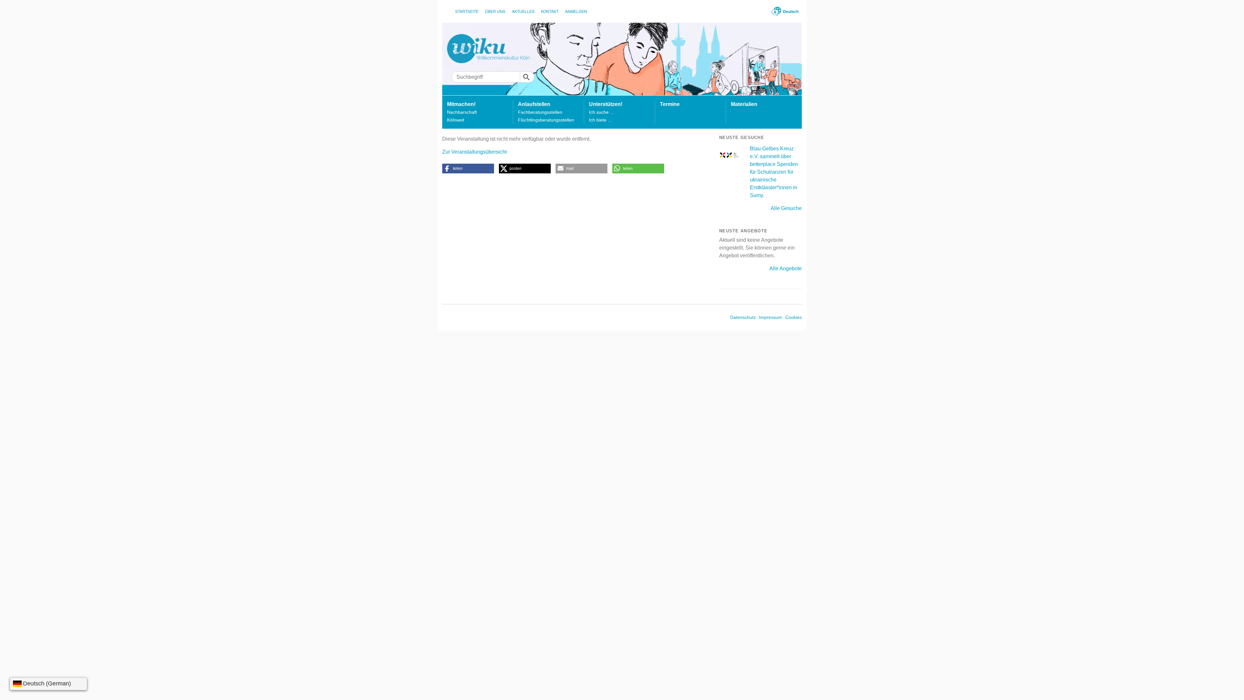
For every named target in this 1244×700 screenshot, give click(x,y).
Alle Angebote (785, 268)
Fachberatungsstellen (540, 112)
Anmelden (576, 11)
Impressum (770, 317)
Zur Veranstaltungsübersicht (474, 152)
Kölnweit (455, 119)
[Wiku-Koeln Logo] (493, 48)
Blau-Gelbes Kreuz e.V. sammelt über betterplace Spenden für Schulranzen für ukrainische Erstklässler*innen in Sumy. (774, 172)
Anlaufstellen (534, 104)
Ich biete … (600, 119)
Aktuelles (523, 11)
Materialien (744, 104)
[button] (468, 168)
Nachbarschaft (462, 112)
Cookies (793, 317)
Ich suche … (602, 112)
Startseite (466, 11)
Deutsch (791, 11)
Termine (670, 104)
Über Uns (495, 11)
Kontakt (550, 11)
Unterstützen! (605, 104)
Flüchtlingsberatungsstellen (546, 119)
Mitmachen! (461, 104)
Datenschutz (743, 317)
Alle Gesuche (786, 208)
